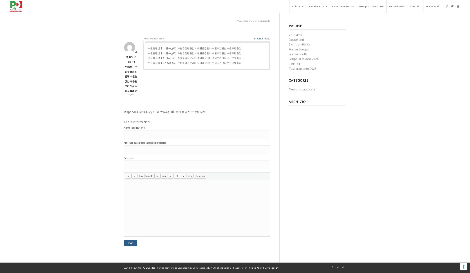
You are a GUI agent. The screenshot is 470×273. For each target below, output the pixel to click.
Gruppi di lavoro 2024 (303, 59)
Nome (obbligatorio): (135, 127)
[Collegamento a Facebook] (447, 6)
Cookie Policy (255, 267)
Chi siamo (295, 35)
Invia (130, 243)
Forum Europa (299, 49)
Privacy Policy (240, 267)
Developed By (272, 267)
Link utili (295, 64)
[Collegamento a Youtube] (458, 6)
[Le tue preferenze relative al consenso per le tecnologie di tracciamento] (463, 266)
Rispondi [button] (258, 38)
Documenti (296, 40)
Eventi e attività (299, 44)
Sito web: (129, 158)
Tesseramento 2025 (302, 69)
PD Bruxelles (148, 267)
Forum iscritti (298, 54)
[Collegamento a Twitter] (452, 6)
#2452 (267, 38)
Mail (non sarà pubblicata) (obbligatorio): (145, 142)
